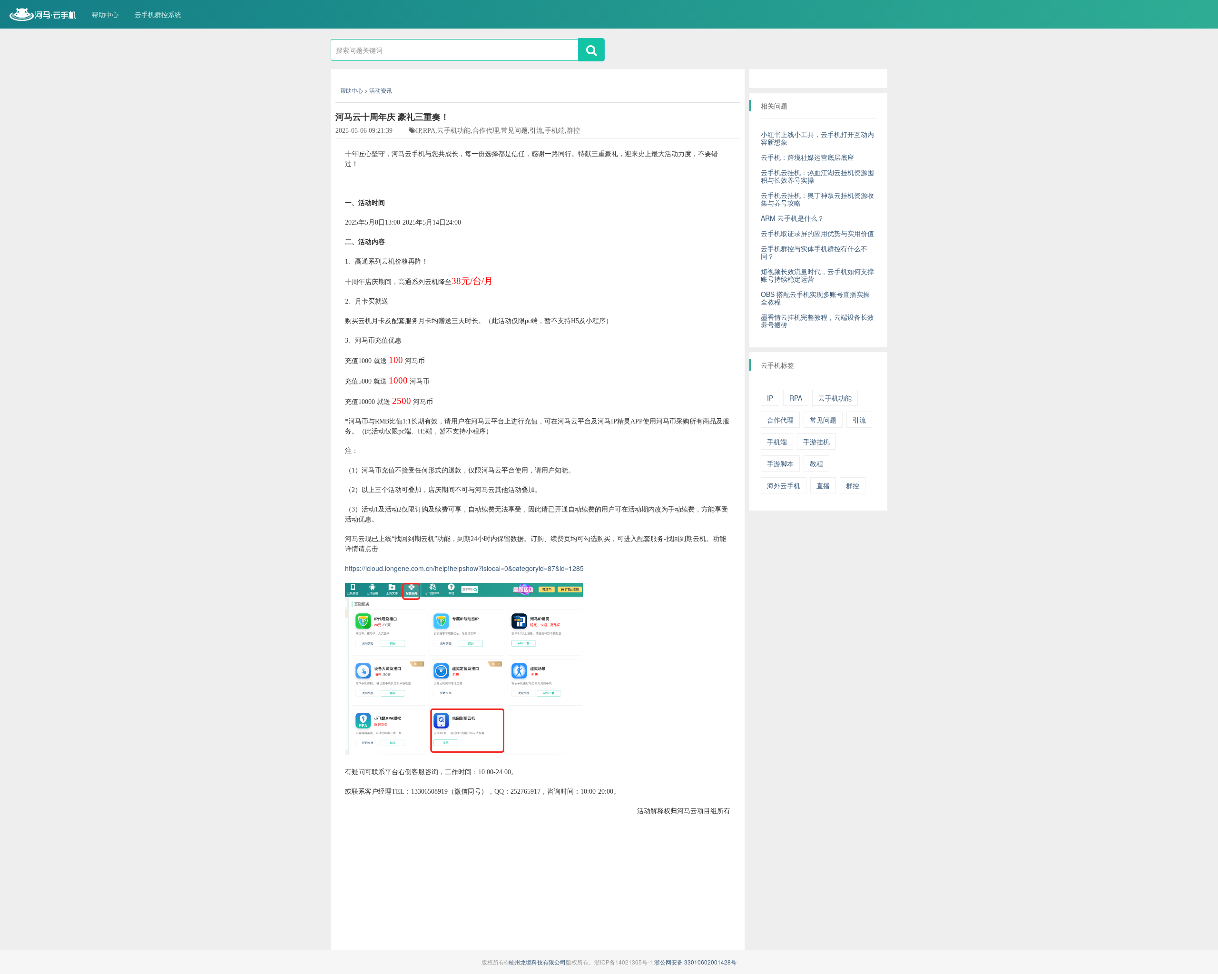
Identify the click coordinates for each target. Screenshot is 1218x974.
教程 (816, 463)
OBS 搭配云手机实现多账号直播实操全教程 (815, 297)
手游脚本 (780, 463)
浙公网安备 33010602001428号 (695, 962)
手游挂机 (816, 441)
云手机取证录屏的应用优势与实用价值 (817, 233)
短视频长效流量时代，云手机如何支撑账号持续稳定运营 (817, 275)
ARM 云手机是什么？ (792, 218)
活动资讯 (380, 90)
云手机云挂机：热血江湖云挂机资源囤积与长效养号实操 (817, 176)
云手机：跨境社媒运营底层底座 (807, 157)
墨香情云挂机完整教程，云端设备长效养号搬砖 (817, 320)
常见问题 (823, 419)
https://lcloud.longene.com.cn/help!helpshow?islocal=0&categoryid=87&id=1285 (464, 568)
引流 (859, 419)
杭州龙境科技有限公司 (537, 962)
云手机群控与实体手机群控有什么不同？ (814, 252)
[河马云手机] (43, 15)
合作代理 (780, 419)
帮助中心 (105, 14)
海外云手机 (783, 485)
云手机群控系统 (158, 14)
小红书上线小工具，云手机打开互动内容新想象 (817, 138)
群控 (852, 485)
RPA (795, 398)
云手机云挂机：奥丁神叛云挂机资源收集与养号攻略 (817, 198)
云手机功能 (835, 398)
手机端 (777, 441)
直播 (823, 485)
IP (770, 398)
